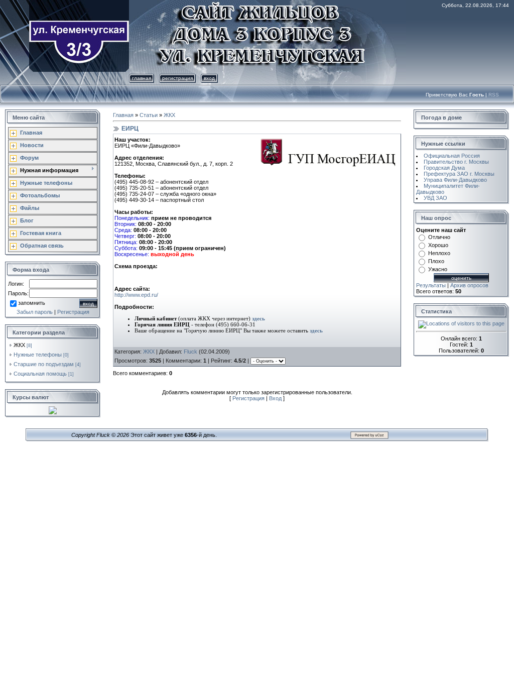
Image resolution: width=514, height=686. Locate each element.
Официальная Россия (452, 156)
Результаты (431, 285)
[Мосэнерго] (159, 295)
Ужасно (437, 269)
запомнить (31, 303)
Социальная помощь (40, 374)
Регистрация (177, 78)
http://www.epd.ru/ (136, 295)
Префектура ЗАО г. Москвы (459, 174)
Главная (141, 78)
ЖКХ (19, 345)
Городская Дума (444, 168)
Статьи (149, 115)
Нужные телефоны (38, 355)
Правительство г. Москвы (456, 162)
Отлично (439, 237)
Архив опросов (469, 285)
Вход (209, 78)
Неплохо (439, 253)
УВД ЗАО (435, 198)
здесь (258, 318)
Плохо (436, 261)
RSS (493, 94)
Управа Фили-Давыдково (455, 180)
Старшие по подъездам (44, 364)
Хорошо (438, 245)
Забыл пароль (35, 312)
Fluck (190, 352)
